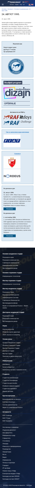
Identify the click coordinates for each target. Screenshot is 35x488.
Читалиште (10, 9)
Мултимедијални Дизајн (10, 303)
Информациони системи (10, 265)
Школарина (6, 364)
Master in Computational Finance (13, 407)
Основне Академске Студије (11, 342)
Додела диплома (8, 391)
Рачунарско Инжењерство (11, 295)
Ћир (21, 4)
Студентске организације (10, 377)
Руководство (7, 449)
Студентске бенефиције (10, 380)
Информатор (7, 460)
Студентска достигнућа (10, 383)
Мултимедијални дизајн (10, 268)
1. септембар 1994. (9, 217)
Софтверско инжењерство (11, 262)
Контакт (12, 4)
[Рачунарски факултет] (14, 2)
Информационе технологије (11, 276)
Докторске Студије (8, 351)
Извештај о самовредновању (12, 446)
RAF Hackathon (7, 421)
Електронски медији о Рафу (11, 473)
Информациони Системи (10, 297)
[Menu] (2, 4)
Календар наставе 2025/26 (11, 476)
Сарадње (17, 153)
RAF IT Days (6, 418)
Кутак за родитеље (8, 367)
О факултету (6, 438)
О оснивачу (6, 441)
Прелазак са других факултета (12, 356)
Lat (23, 4)
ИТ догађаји (6, 468)
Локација (5, 443)
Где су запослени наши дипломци (17, 132)
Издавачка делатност (9, 430)
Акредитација (7, 452)
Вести (4, 454)
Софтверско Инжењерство (11, 300)
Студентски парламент (10, 388)
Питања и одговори (9, 462)
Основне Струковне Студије (11, 345)
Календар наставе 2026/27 (11, 479)
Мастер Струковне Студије (11, 348)
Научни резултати (8, 329)
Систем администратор (10, 405)
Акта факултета (7, 432)
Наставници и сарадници (10, 427)
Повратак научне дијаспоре (11, 332)
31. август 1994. (8, 192)
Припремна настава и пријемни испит (15, 369)
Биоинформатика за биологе (12, 399)
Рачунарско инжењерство (11, 260)
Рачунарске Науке (8, 292)
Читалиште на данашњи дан (21, 9)
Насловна (4, 9)
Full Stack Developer (9, 402)
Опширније (9, 208)
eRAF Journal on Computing (11, 334)
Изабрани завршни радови (11, 386)
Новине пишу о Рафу (9, 471)
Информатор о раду (9, 435)
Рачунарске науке (8, 257)
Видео (5, 457)
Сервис (17, 4)
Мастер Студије (7, 353)
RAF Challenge (7, 415)
